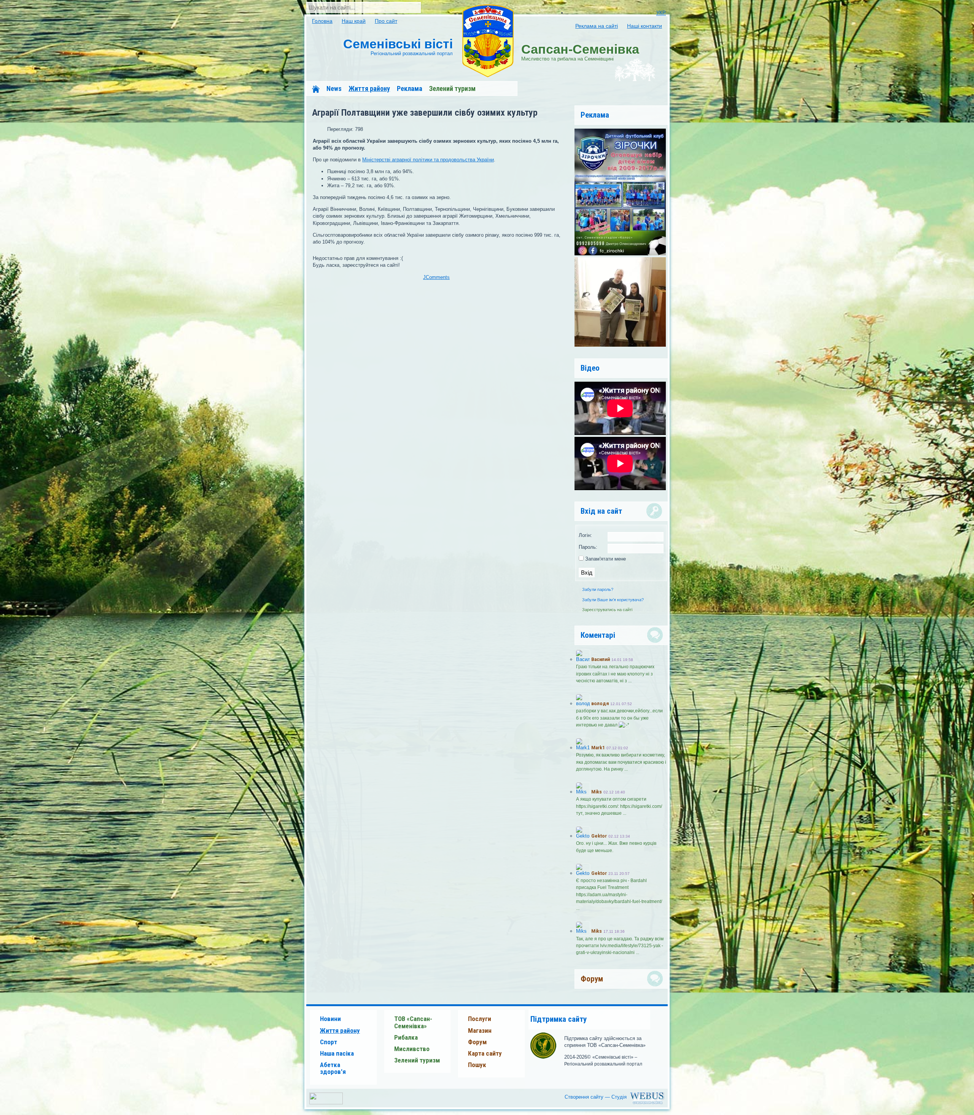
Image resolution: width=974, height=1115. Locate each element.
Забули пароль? (597, 589)
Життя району (369, 88)
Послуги (479, 1019)
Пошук (477, 1065)
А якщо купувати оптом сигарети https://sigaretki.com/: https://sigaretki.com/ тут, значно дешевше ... (619, 806)
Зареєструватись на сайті (607, 609)
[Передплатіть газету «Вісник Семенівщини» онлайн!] (620, 345)
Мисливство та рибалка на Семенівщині (580, 52)
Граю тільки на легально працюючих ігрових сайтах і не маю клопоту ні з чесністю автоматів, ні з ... (615, 673)
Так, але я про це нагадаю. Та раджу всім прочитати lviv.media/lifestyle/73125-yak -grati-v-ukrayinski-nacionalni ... (620, 945)
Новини (330, 1019)
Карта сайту (485, 1053)
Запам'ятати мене (605, 559)
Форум (477, 1042)
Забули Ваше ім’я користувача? (613, 599)
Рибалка (406, 1037)
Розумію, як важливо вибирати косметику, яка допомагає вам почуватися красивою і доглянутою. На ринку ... (621, 761)
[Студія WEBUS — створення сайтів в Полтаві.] (616, 1104)
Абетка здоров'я (333, 1068)
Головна (322, 21)
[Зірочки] (620, 253)
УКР (661, 13)
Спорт (328, 1042)
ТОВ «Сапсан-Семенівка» (413, 1022)
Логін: (585, 535)
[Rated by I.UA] (326, 1102)
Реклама (409, 88)
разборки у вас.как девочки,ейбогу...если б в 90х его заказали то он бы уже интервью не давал (619, 717)
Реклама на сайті (596, 26)
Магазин (480, 1030)
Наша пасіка (337, 1053)
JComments (436, 277)
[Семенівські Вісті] (487, 41)
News (334, 88)
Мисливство (412, 1049)
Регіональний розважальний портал (398, 46)
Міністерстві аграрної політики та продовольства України (428, 159)
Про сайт (386, 21)
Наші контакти (644, 26)
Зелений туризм (452, 88)
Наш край (354, 21)
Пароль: (588, 547)
